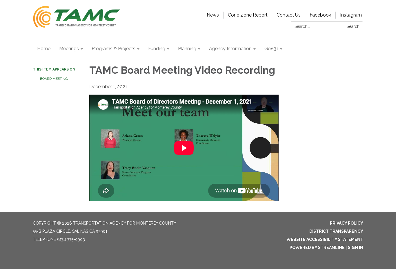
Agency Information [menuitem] (230, 48)
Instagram (351, 15)
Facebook (320, 15)
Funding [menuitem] (156, 48)
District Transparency (336, 231)
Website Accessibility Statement (324, 239)
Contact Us (289, 15)
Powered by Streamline (317, 247)
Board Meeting (54, 79)
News (213, 15)
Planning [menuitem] (187, 48)
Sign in (355, 247)
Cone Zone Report (248, 15)
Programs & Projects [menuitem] (113, 48)
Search (353, 26)
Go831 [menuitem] (271, 48)
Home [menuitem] (43, 48)
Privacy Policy (346, 223)
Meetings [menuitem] (69, 48)
